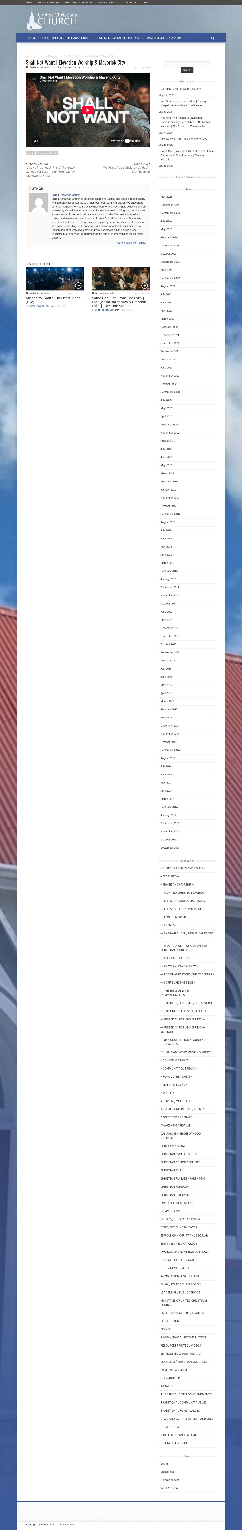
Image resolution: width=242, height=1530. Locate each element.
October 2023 (168, 253)
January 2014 (168, 815)
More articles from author (131, 242)
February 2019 (169, 481)
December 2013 (170, 823)
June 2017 (166, 611)
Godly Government (175, 1268)
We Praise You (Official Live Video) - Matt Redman (126, 170)
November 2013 (170, 831)
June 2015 (166, 676)
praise (30, 153)
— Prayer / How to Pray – (179, 966)
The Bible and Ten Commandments (186, 1394)
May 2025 (166, 196)
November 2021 (170, 343)
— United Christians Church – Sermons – (183, 1029)
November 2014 (170, 733)
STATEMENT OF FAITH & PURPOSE (117, 37)
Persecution (170, 1321)
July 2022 (166, 294)
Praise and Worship (47, 153)
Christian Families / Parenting (183, 1178)
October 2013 (168, 839)
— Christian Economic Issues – (183, 908)
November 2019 (170, 432)
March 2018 (167, 562)
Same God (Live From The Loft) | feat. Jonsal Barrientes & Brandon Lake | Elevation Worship (119, 302)
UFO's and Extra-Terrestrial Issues (187, 1418)
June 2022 (166, 302)
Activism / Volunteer (176, 1101)
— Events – (169, 925)
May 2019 (166, 465)
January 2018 (168, 579)
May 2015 (166, 684)
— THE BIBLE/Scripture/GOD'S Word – (187, 1003)
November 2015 (170, 636)
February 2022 (169, 326)
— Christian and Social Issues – (184, 900)
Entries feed (168, 1471)
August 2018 (168, 522)
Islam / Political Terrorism (181, 1284)
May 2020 (166, 408)
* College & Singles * (176, 1060)
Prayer (166, 1329)
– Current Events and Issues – (183, 868)
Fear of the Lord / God (177, 1259)
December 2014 (170, 725)
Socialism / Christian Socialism (184, 1361)
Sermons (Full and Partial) (181, 1353)
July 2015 (166, 668)
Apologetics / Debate (176, 1117)
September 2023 (170, 261)
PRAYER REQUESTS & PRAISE (164, 37)
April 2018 (166, 554)
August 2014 (168, 758)
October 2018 (168, 505)
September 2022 (170, 278)
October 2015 (168, 644)
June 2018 (166, 538)
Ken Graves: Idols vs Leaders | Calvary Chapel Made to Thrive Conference (184, 103)
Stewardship (170, 1378)
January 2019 (168, 489)
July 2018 (166, 530)
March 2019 (167, 473)
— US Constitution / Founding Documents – (183, 1042)
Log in (164, 1463)
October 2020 (168, 383)
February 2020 (169, 424)
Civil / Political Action (177, 1203)
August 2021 (168, 359)
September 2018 (170, 513)
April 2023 (166, 269)
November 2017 (170, 595)
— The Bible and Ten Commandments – (175, 992)
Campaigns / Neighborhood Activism (181, 1135)
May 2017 (166, 619)
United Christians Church (68, 67)
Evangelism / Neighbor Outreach (185, 1251)
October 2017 (168, 603)
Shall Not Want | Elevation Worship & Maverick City (75, 62)
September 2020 (170, 391)
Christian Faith (172, 1170)
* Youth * (167, 1092)
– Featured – (170, 876)
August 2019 (168, 440)
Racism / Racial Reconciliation (183, 1337)
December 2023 (170, 245)
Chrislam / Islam (173, 1146)
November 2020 (170, 375)
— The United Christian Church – (185, 1011)
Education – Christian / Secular (184, 1235)
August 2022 (168, 286)
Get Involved (131, 2)
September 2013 (170, 847)
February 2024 (169, 237)
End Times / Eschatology (179, 1243)
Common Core (171, 1211)
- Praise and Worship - (48, 56)
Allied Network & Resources (78, 2)
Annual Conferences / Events (183, 1109)
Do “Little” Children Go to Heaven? (181, 88)
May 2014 (166, 782)
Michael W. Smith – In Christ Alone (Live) (53, 300)
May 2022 (166, 310)
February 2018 (169, 570)
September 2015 (170, 652)
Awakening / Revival (176, 1125)
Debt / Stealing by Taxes (179, 1227)
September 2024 (170, 212)
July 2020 (166, 400)
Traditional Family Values (180, 1410)
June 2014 (166, 774)
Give (145, 2)
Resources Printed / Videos (181, 1345)
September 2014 (170, 749)
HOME (32, 37)
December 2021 (170, 334)
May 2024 (166, 229)
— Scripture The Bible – (178, 982)
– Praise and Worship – (177, 884)
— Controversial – (175, 917)
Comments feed (170, 1479)
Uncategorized (172, 1426)
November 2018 (170, 497)
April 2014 (166, 790)
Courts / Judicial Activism (180, 1219)
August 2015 (168, 660)
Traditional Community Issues (184, 1402)
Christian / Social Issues (179, 1154)
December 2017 (170, 587)
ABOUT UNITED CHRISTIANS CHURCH (66, 37)
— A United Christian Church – (183, 892)
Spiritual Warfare (174, 1369)
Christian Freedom (174, 1186)
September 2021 (170, 351)
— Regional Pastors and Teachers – (187, 974)
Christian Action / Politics (180, 1162)
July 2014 (166, 766)
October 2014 (168, 741)
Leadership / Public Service (180, 1292)
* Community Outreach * (179, 1068)
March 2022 (167, 318)
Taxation (168, 1386)
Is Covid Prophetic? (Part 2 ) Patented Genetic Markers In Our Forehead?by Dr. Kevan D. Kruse (50, 172)
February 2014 (169, 806)
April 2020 (166, 416)
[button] (212, 37)
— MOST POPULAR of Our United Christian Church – (184, 948)
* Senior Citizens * (174, 1084)
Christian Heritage (175, 1194)
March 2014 (167, 798)
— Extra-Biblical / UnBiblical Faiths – (187, 935)
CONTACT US (37, 47)
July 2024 (166, 221)
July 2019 (166, 448)
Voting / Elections (174, 1443)
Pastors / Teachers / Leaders (182, 1313)
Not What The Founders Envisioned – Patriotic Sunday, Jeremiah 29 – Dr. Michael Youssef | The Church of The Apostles (186, 122)
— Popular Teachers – (177, 958)
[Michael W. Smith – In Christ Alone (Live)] (55, 278)
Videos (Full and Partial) (179, 1435)
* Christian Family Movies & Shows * (187, 1052)
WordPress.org (170, 1487)
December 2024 (170, 204)
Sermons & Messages (48, 2)
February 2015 (169, 709)
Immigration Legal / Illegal (181, 1276)
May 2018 (166, 546)
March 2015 (167, 701)
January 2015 (168, 717)
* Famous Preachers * (176, 1076)
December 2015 (170, 627)
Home (29, 2)
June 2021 (166, 367)
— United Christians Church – (183, 1019)
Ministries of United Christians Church (184, 1302)
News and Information (108, 2)
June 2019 (166, 457)
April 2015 (166, 693)
